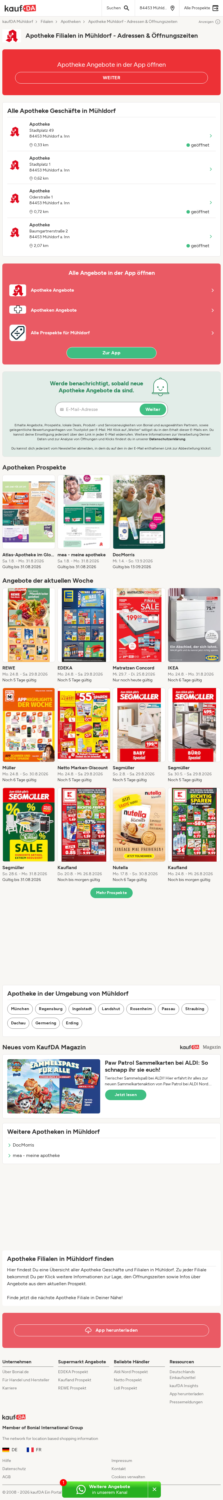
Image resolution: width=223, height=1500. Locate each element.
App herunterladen (187, 1393)
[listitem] (28, 522)
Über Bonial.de (15, 1371)
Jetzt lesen (126, 1094)
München (20, 1008)
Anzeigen (206, 22)
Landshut (111, 1008)
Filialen (47, 22)
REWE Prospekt (72, 1388)
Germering (45, 1023)
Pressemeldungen (186, 1402)
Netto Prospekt (128, 1380)
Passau (168, 1008)
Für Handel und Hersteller (25, 1380)
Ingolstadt (82, 1008)
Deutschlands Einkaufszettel (182, 1374)
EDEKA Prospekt (73, 1371)
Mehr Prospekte (111, 892)
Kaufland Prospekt (74, 1380)
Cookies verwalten (128, 1476)
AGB (6, 1476)
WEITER (111, 77)
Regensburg (50, 1008)
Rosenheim (141, 1008)
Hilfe (6, 1460)
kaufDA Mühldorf (17, 22)
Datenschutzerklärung (167, 439)
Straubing (194, 1008)
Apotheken (71, 22)
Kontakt (119, 1468)
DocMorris (23, 1145)
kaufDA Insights (184, 1385)
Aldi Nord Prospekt (131, 1371)
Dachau (18, 1023)
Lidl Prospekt (125, 1388)
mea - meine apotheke (36, 1155)
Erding (72, 1023)
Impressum (122, 1460)
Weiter (152, 409)
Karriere (9, 1388)
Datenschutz (14, 1468)
